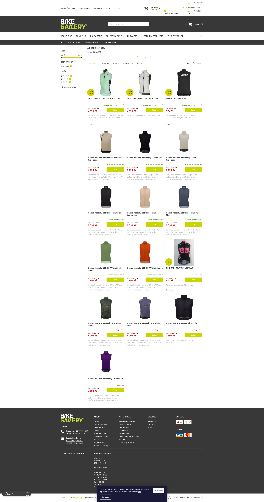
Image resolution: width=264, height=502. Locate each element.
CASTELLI (67, 76)
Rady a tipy (152, 421)
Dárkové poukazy (100, 433)
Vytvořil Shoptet (179, 497)
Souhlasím (159, 491)
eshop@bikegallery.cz (74, 443)
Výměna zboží (124, 433)
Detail (115, 110)
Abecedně (140, 63)
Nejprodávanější (128, 63)
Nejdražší (116, 63)
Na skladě (67, 66)
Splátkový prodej (100, 424)
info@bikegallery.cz (73, 438)
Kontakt (118, 8)
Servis (108, 8)
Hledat (152, 24)
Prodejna (97, 439)
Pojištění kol (99, 442)
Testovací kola (99, 427)
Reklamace (98, 8)
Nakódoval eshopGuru (195, 497)
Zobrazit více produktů (144, 57)
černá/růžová (170, 290)
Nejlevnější (105, 63)
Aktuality (151, 427)
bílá (128, 124)
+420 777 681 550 (81, 431)
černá (90, 124)
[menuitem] (66, 36)
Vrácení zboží (124, 427)
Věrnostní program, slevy (129, 436)
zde (139, 492)
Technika (151, 424)
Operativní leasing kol (102, 445)
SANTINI (67, 82)
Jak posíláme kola (101, 436)
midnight (168, 124)
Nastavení (105, 497)
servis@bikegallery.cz (74, 440)
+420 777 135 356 (78, 433)
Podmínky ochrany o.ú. (128, 442)
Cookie (122, 439)
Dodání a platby (84, 8)
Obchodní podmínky (68, 8)
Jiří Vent (97, 430)
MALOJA (66, 79)
